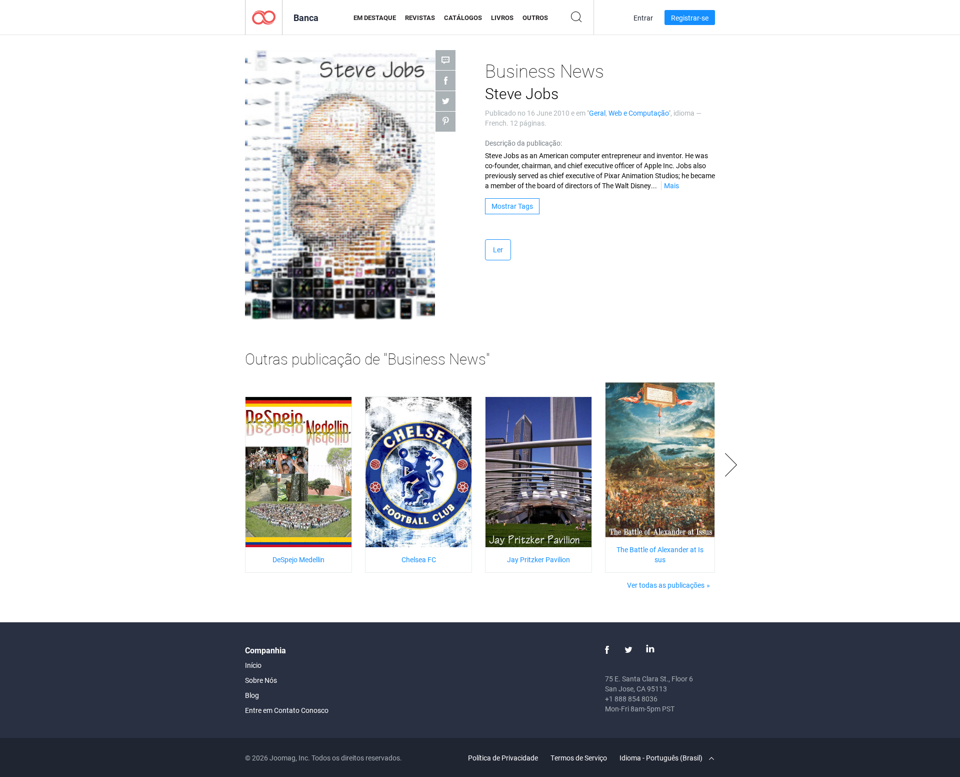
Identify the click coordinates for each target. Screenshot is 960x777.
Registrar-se (689, 18)
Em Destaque (375, 17)
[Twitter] (628, 650)
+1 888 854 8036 (631, 698)
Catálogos (463, 17)
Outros (535, 17)
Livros (502, 17)
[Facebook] (607, 650)
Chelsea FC (419, 559)
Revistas (420, 17)
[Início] (264, 17)
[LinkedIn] (650, 650)
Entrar (643, 18)
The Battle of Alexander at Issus (660, 554)
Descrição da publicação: (523, 143)
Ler (498, 249)
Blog (252, 695)
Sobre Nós (261, 680)
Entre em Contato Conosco (286, 710)
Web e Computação (638, 113)
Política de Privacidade (503, 757)
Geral (597, 113)
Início (253, 665)
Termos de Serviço (578, 757)
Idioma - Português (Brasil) (662, 757)
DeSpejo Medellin (298, 559)
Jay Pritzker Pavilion (538, 559)
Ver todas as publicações (665, 585)
